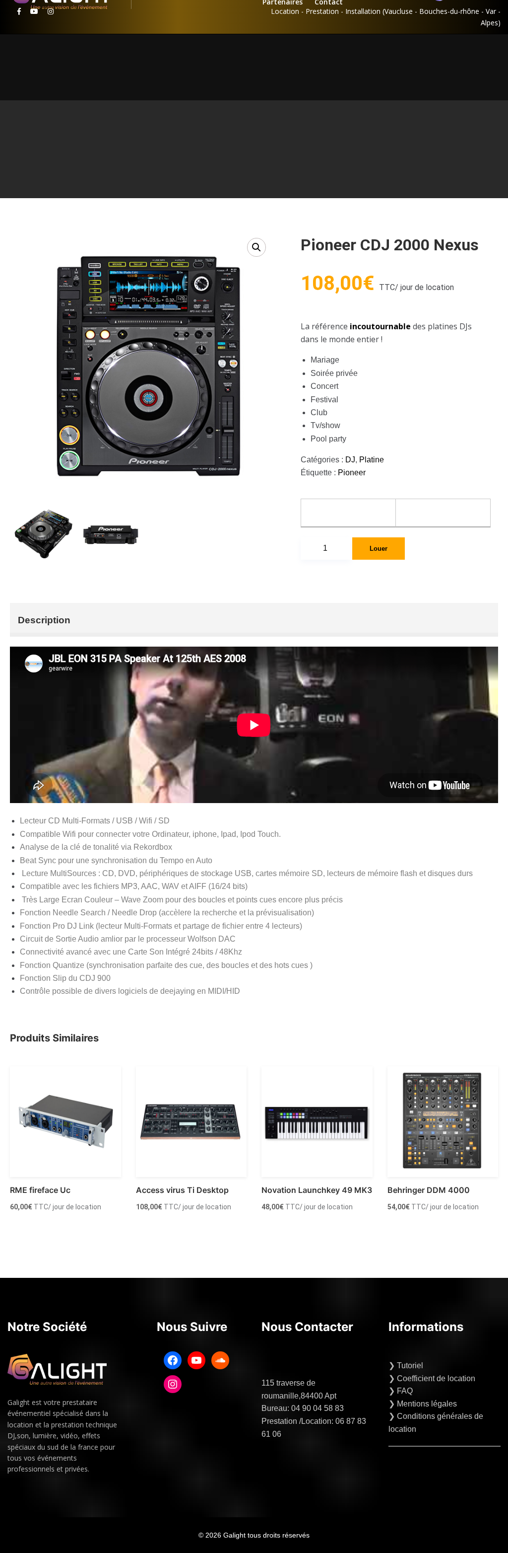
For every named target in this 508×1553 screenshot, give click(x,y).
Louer (378, 548)
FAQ (405, 1391)
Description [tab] (44, 620)
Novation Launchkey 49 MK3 (316, 1190)
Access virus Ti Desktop (182, 1190)
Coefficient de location (436, 1378)
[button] (256, 247)
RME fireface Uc (40, 1190)
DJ (350, 459)
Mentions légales (427, 1404)
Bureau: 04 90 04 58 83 (302, 1408)
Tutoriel (410, 1365)
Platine (371, 459)
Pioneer (352, 472)
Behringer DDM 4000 (428, 1190)
